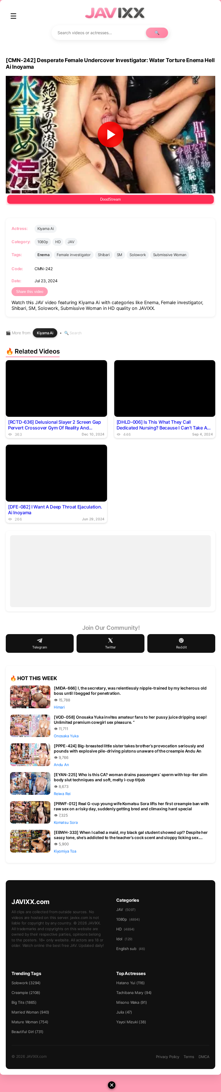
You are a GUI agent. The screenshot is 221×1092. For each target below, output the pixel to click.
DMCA (204, 1056)
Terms (189, 1056)
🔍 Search (73, 333)
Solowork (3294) (26, 982)
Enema (43, 254)
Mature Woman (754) (30, 1022)
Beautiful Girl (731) (27, 1031)
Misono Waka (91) (131, 1002)
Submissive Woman (169, 254)
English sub (130, 948)
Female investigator (74, 254)
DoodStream (110, 199)
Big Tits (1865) (24, 1002)
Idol (124, 938)
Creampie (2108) (26, 992)
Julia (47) (124, 1012)
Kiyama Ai (45, 228)
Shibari (104, 254)
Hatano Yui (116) (130, 982)
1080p (42, 241)
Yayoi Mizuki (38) (131, 1022)
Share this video (29, 291)
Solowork (137, 254)
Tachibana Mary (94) (134, 992)
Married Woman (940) (30, 1012)
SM (120, 254)
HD (58, 241)
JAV (71, 241)
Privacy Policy (167, 1056)
